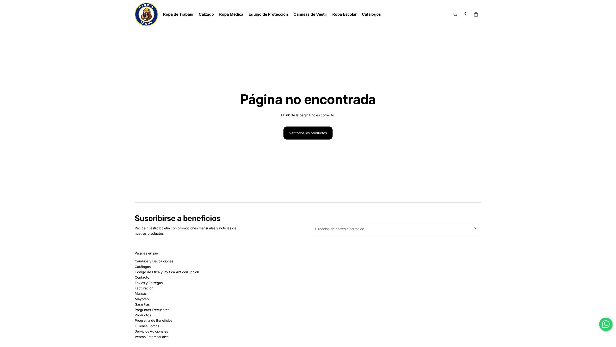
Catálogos (143, 267)
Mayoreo (142, 299)
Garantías (142, 304)
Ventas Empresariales (151, 337)
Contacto (142, 277)
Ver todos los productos (308, 133)
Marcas (141, 293)
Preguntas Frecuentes (152, 310)
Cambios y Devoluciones (154, 261)
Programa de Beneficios (153, 320)
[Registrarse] (474, 229)
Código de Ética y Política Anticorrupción (167, 272)
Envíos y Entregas (149, 283)
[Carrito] (476, 14)
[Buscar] (455, 14)
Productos (143, 315)
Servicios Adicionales (151, 331)
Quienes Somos (147, 326)
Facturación (144, 288)
